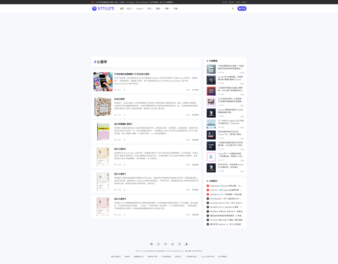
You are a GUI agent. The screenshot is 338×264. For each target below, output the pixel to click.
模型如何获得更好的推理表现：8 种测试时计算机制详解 (226, 215)
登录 (243, 8)
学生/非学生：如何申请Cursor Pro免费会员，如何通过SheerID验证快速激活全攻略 (230, 166)
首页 (122, 8)
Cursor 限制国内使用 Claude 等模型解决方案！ (230, 111)
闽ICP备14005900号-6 (194, 251)
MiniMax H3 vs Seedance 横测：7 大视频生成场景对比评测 (227, 207)
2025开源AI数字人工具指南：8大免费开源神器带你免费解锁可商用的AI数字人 (230, 100)
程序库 (127, 256)
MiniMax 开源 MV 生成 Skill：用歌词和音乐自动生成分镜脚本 (226, 211)
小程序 (237, 2)
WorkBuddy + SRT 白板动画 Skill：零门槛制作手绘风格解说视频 (226, 198)
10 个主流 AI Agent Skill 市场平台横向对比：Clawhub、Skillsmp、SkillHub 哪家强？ (231, 122)
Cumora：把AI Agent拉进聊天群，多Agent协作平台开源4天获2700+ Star (226, 190)
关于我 (224, 2)
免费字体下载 (152, 256)
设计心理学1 (120, 173)
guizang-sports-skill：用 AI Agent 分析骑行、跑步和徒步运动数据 (226, 203)
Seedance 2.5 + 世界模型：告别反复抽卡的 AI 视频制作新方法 (227, 194)
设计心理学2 (120, 148)
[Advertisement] (169, 32)
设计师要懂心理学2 (123, 123)
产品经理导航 (166, 256)
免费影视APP (139, 256)
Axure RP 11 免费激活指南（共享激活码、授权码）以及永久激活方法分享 (231, 155)
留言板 (231, 2)
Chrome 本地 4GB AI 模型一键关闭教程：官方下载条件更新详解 (226, 220)
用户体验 (195, 90)
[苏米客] (103, 8)
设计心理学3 (120, 198)
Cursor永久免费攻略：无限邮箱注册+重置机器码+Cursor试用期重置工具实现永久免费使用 (231, 78)
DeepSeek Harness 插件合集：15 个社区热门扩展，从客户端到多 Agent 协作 (226, 185)
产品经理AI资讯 (191, 256)
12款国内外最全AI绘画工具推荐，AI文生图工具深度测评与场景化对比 (231, 89)
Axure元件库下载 (207, 256)
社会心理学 (119, 99)
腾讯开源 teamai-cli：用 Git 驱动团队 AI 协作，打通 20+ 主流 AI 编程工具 (226, 224)
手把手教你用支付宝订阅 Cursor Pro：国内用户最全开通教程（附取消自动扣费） (230, 133)
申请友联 (223, 256)
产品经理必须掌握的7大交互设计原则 (131, 74)
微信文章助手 (116, 256)
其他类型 (195, 115)
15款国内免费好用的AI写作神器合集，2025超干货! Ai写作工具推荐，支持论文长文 (230, 144)
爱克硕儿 (178, 256)
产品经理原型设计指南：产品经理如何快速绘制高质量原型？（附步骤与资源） (231, 67)
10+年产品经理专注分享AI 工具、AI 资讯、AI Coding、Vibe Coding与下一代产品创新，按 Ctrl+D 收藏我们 (134, 2)
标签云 (244, 2)
